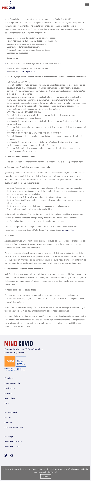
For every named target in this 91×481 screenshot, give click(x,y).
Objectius (8, 393)
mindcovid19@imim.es (26, 71)
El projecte (9, 378)
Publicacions (10, 388)
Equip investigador (12, 383)
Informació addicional (14, 427)
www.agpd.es (68, 229)
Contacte (8, 422)
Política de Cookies (12, 446)
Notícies (8, 417)
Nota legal (9, 436)
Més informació (52, 472)
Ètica (7, 403)
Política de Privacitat (13, 441)
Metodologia (10, 398)
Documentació (11, 412)
